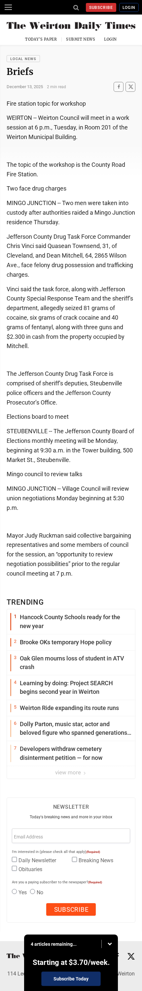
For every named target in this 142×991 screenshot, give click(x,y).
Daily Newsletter (37, 860)
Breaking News (96, 860)
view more (68, 772)
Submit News (80, 39)
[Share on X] (130, 87)
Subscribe (101, 7)
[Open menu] (8, 7)
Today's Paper (41, 39)
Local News (23, 59)
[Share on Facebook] (119, 87)
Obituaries (30, 869)
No (40, 892)
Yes (22, 892)
